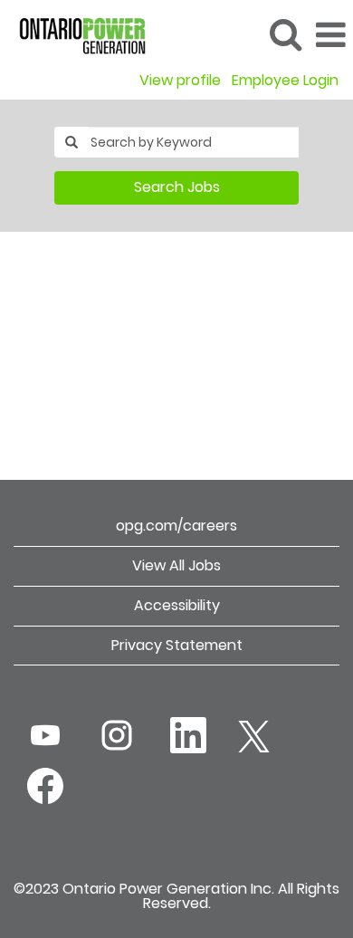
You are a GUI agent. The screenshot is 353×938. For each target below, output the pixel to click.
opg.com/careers (176, 525)
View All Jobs (176, 565)
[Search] (285, 34)
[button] (330, 35)
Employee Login (285, 80)
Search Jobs (177, 187)
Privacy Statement (177, 645)
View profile (180, 80)
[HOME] (75, 34)
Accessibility (177, 605)
